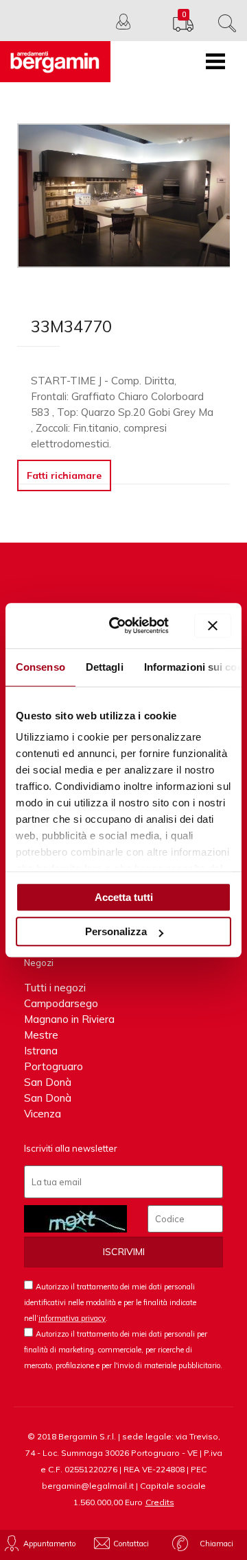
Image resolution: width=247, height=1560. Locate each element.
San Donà (47, 1082)
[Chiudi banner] (212, 625)
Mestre (41, 1034)
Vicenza (42, 1113)
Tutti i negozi (55, 987)
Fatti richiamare (64, 475)
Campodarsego (61, 1003)
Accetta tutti (124, 897)
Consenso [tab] (40, 667)
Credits (159, 1502)
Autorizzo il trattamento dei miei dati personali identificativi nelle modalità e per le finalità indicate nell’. (110, 1302)
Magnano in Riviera (69, 1019)
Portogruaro (53, 1066)
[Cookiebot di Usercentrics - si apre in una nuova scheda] (122, 625)
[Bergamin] (55, 61)
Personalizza (116, 931)
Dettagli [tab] (105, 667)
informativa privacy (72, 1318)
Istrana (41, 1050)
